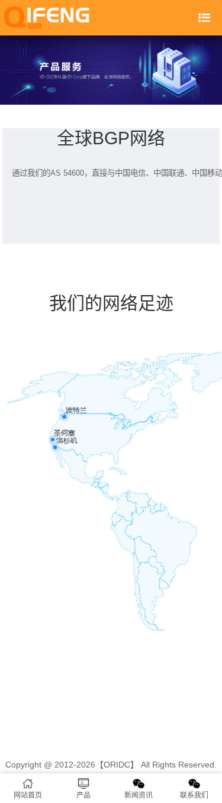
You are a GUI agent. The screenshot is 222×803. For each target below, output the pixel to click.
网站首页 (28, 795)
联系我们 (194, 795)
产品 (83, 795)
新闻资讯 (138, 795)
